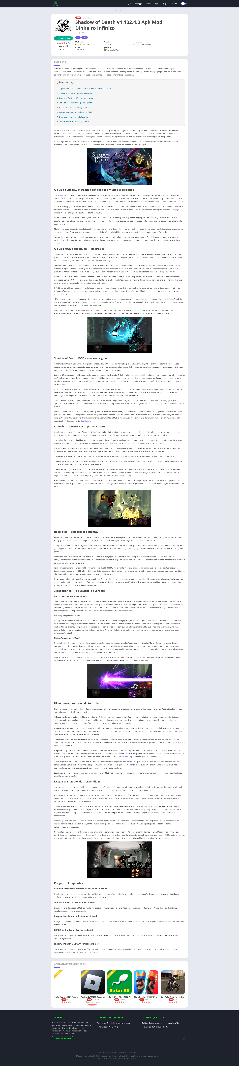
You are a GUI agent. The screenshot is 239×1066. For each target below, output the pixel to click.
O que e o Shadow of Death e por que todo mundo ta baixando (85, 88)
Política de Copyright (150, 1023)
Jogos (165, 4)
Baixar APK (65, 38)
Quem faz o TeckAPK (62, 1038)
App (156, 4)
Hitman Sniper (128, 757)
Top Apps (138, 4)
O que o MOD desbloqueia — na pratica (75, 93)
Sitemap (117, 1062)
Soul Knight (86, 421)
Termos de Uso (103, 1023)
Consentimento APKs (170, 1023)
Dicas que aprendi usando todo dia (73, 117)
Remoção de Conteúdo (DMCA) (156, 1027)
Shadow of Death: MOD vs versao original (76, 98)
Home (84, 18)
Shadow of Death (63, 195)
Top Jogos (127, 4)
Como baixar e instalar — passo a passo (75, 103)
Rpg (89, 18)
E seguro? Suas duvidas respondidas (74, 121)
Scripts (148, 4)
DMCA (174, 4)
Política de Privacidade (120, 1023)
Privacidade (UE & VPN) (108, 1027)
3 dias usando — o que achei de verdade (76, 112)
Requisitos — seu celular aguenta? (73, 107)
